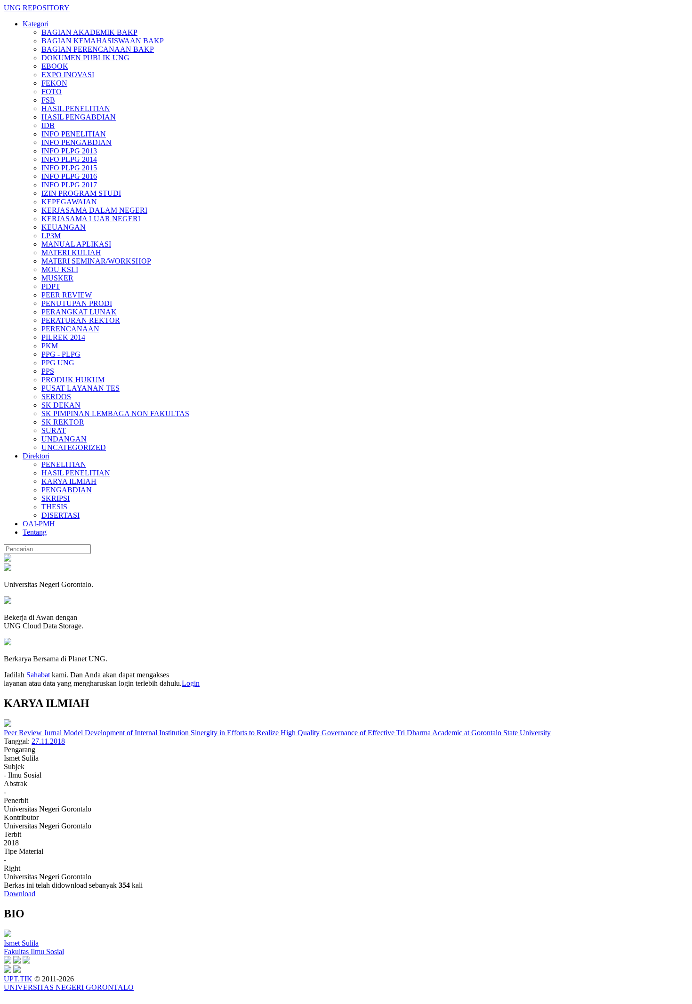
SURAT (53, 430)
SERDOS (56, 397)
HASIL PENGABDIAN (78, 117)
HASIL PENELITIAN (75, 108)
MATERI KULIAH (71, 253)
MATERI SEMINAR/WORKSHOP (96, 261)
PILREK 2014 (63, 337)
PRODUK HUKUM (73, 380)
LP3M (51, 236)
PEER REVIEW (66, 295)
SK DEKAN (60, 405)
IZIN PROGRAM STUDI (81, 193)
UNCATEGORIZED (73, 447)
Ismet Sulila (21, 943)
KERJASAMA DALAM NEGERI (94, 210)
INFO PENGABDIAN (76, 142)
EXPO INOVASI (67, 75)
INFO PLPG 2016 (69, 176)
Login (191, 683)
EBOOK (54, 66)
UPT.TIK (18, 979)
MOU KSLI (59, 269)
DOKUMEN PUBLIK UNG (85, 58)
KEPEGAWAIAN (69, 202)
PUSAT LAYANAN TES (80, 388)
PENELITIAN (63, 464)
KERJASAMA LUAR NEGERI (90, 219)
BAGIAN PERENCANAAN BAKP (97, 49)
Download (19, 894)
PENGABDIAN (66, 490)
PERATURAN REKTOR (80, 320)
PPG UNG (57, 363)
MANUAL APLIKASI (76, 244)
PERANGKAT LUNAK (79, 312)
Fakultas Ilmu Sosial (34, 952)
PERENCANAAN (70, 329)
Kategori (35, 24)
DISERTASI (60, 515)
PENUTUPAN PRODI (76, 303)
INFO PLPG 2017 (69, 185)
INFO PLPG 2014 (69, 159)
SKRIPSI (55, 498)
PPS (47, 371)
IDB (48, 125)
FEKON (54, 83)
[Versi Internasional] (7, 559)
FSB (48, 100)
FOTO (51, 92)
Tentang (35, 532)
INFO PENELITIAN (73, 134)
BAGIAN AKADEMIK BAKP (89, 32)
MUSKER (57, 278)
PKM (49, 346)
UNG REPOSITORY (37, 8)
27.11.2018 (48, 741)
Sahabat (38, 675)
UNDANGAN (64, 439)
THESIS (54, 507)
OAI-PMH (39, 524)
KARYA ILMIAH (69, 481)
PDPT (50, 286)
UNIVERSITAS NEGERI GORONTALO (69, 987)
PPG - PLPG (60, 354)
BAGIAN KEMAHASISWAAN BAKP (102, 41)
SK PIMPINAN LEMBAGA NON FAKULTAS (115, 414)
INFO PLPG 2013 (69, 151)
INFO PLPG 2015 (69, 168)
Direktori (36, 456)
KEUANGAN (63, 227)
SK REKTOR (62, 422)
